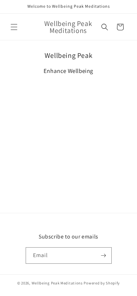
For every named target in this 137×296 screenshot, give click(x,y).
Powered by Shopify (102, 283)
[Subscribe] (103, 255)
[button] (14, 27)
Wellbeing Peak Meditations (57, 283)
